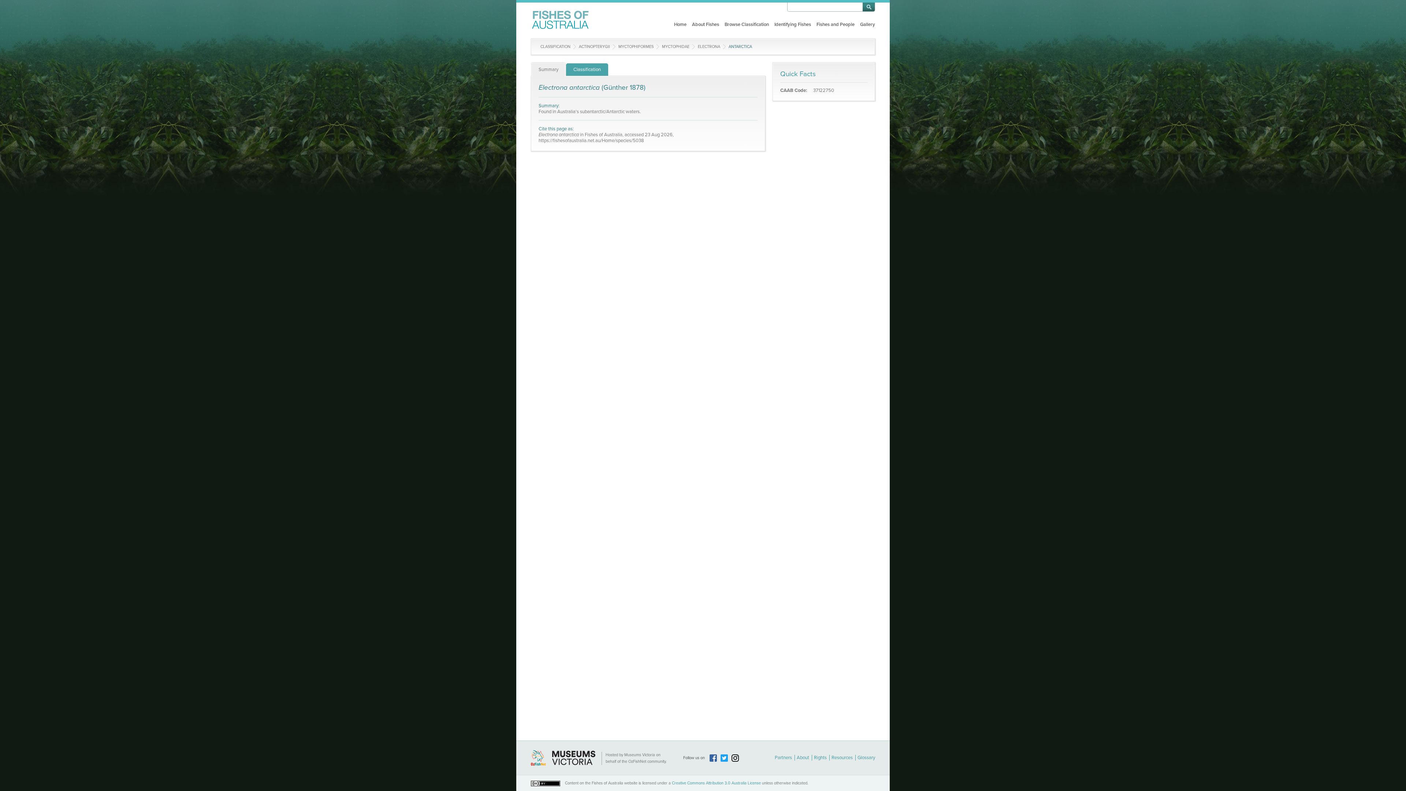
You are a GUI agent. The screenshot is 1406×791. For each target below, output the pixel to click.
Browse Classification (747, 24)
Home (680, 24)
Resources (842, 758)
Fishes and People (836, 24)
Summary (548, 70)
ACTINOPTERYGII (594, 46)
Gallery (867, 24)
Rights (820, 758)
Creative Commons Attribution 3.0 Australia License (716, 783)
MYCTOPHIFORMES (636, 46)
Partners (783, 758)
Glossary (866, 758)
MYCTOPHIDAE (675, 46)
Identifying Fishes (792, 24)
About (803, 758)
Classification (555, 46)
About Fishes (705, 24)
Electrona (709, 46)
